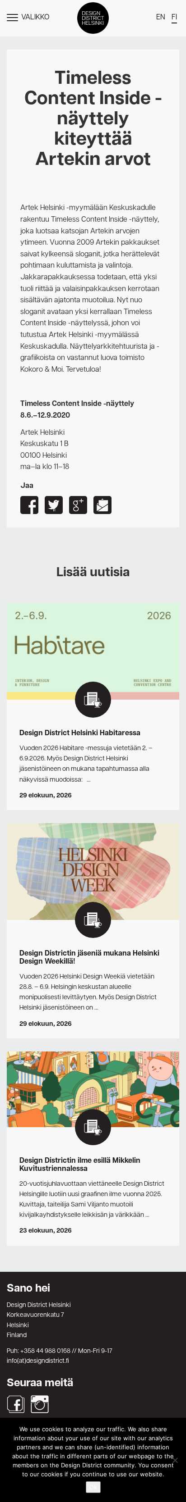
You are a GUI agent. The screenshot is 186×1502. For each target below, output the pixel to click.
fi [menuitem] (174, 18)
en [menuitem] (160, 18)
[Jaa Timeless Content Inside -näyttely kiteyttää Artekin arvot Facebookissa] (29, 505)
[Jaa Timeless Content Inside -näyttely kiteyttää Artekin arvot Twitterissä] (54, 505)
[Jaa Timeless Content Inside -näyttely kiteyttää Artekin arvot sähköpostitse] (102, 505)
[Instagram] (40, 1404)
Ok (93, 1487)
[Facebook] (16, 1404)
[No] (174, 1460)
